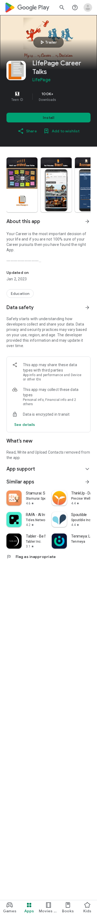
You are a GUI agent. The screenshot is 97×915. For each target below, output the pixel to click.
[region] (48, 97)
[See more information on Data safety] (87, 307)
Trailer (48, 42)
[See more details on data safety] (24, 424)
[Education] (20, 293)
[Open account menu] (87, 7)
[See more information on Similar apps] (87, 481)
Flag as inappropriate (31, 556)
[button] (21, 100)
